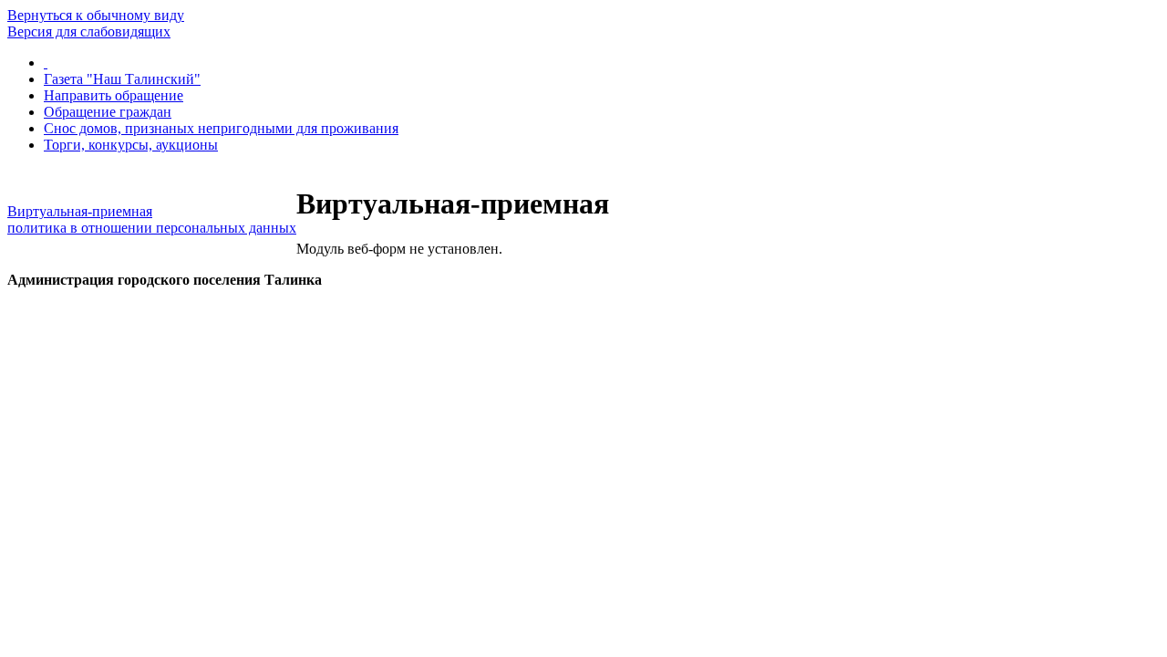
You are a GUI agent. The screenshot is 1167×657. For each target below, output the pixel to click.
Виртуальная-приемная (79, 211)
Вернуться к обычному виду (95, 15)
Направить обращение (113, 95)
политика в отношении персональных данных (151, 227)
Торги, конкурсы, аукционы (131, 144)
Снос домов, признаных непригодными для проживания (221, 128)
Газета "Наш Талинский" (122, 79)
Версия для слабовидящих (88, 31)
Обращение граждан (107, 112)
